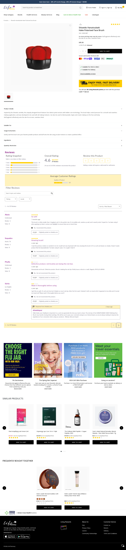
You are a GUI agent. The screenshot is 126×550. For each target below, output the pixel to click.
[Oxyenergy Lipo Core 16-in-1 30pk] (49, 416)
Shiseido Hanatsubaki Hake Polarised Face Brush (23, 20)
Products (6, 20)
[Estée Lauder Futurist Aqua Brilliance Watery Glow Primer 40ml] (76, 479)
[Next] (121, 428)
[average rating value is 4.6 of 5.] (116, 24)
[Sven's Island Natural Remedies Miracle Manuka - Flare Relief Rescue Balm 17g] (105, 416)
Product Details (8, 109)
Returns (106, 528)
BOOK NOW (18, 388)
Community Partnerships (89, 533)
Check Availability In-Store (88, 74)
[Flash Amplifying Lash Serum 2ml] (21, 416)
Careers (84, 531)
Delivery (106, 531)
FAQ (83, 525)
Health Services (32, 15)
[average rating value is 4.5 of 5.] (41, 438)
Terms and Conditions (110, 533)
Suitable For (7, 125)
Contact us (107, 525)
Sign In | (104, 8)
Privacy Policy (86, 528)
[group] (21, 424)
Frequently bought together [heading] (18, 461)
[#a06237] (44, 499)
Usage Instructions (9, 131)
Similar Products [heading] (13, 398)
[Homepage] (9, 8)
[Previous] (4, 428)
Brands (20, 15)
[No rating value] (41, 503)
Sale (86, 15)
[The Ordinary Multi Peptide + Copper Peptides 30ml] (77, 416)
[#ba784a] (40, 499)
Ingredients (7, 140)
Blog (57, 15)
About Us (85, 522)
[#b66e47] (37, 499)
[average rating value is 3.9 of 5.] (97, 438)
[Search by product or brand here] (80, 8)
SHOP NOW (48, 388)
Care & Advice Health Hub (72, 15)
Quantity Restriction (10, 145)
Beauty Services (46, 15)
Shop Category (8, 15)
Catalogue (95, 15)
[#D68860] (42, 499)
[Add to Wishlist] (70, 25)
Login (80, 91)
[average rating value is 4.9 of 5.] (14, 438)
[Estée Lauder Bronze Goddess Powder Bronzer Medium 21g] (49, 479)
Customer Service (110, 522)
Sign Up (109, 8)
